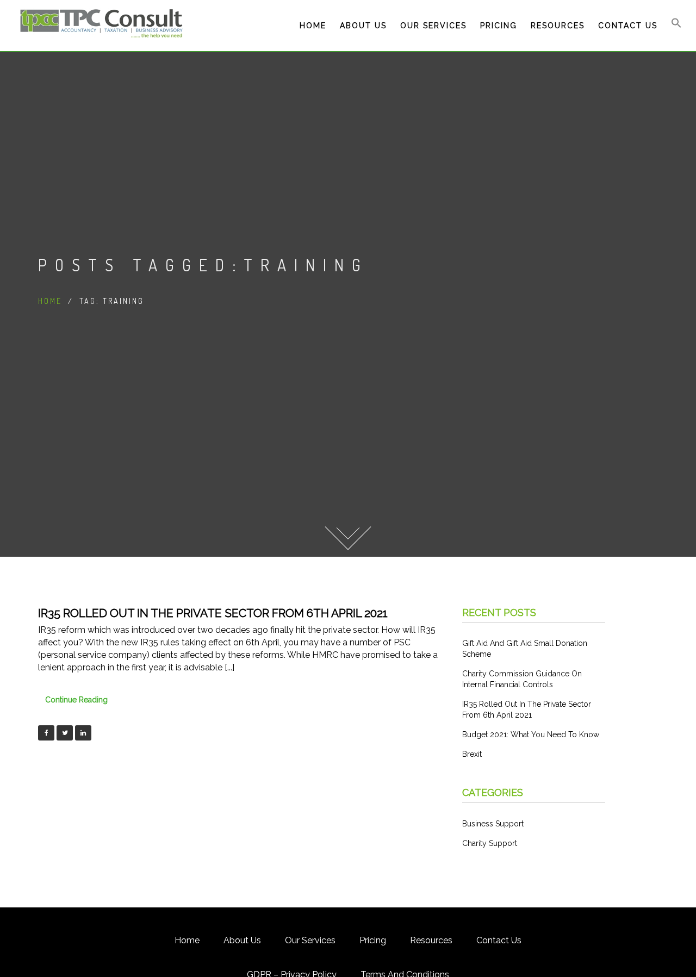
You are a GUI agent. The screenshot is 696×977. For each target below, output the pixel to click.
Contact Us (627, 25)
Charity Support (489, 843)
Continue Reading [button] (76, 699)
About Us (363, 25)
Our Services (433, 25)
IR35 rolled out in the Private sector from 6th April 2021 (213, 613)
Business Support (493, 823)
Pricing (498, 25)
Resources (558, 25)
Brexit (472, 754)
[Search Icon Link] (676, 25)
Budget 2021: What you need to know (530, 734)
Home (313, 25)
